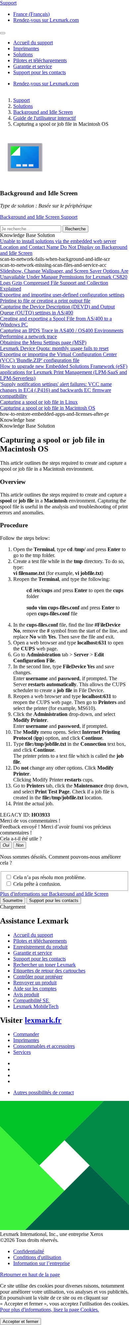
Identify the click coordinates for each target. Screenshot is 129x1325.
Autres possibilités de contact (43, 1092)
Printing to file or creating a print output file (45, 301)
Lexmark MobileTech (36, 1006)
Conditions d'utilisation (37, 1257)
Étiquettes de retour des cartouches (49, 970)
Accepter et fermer (20, 1321)
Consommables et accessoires (44, 1046)
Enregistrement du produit (40, 947)
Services (22, 1052)
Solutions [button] (23, 54)
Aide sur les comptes (35, 988)
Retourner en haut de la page (30, 1274)
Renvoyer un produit (35, 982)
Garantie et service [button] (32, 66)
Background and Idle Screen (43, 112)
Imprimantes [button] (26, 48)
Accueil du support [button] (33, 42)
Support (21, 100)
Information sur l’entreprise (41, 1263)
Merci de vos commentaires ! (30, 821)
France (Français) (31, 14)
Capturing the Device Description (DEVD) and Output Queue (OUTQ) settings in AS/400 (57, 309)
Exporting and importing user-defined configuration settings (62, 295)
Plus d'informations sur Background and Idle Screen (54, 894)
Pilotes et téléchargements (40, 941)
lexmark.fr (43, 1020)
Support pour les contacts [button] (39, 72)
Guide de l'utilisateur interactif (44, 118)
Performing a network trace (28, 336)
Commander (26, 1034)
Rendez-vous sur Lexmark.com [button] (46, 20)
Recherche (75, 228)
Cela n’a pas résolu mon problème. (49, 877)
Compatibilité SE (31, 1000)
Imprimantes (26, 1040)
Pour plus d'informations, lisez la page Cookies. (49, 1309)
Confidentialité (28, 1251)
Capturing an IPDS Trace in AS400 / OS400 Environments (61, 330)
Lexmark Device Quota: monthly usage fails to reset (54, 348)
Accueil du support (33, 935)
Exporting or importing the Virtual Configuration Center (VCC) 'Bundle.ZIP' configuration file (58, 357)
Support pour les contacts (53, 900)
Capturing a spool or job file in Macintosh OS (47, 408)
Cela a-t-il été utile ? (21, 838)
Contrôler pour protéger (38, 976)
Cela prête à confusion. (37, 884)
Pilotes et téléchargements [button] (40, 60)
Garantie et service (32, 953)
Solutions (23, 106)
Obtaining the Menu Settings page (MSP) (43, 342)
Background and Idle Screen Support (38, 217)
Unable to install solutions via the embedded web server (58, 241)
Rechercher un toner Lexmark (44, 965)
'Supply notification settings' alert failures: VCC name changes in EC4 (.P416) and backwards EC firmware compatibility (56, 390)
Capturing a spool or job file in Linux (39, 402)
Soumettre (12, 900)
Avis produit (26, 994)
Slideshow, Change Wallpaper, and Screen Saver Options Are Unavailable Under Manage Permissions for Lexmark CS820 (64, 274)
